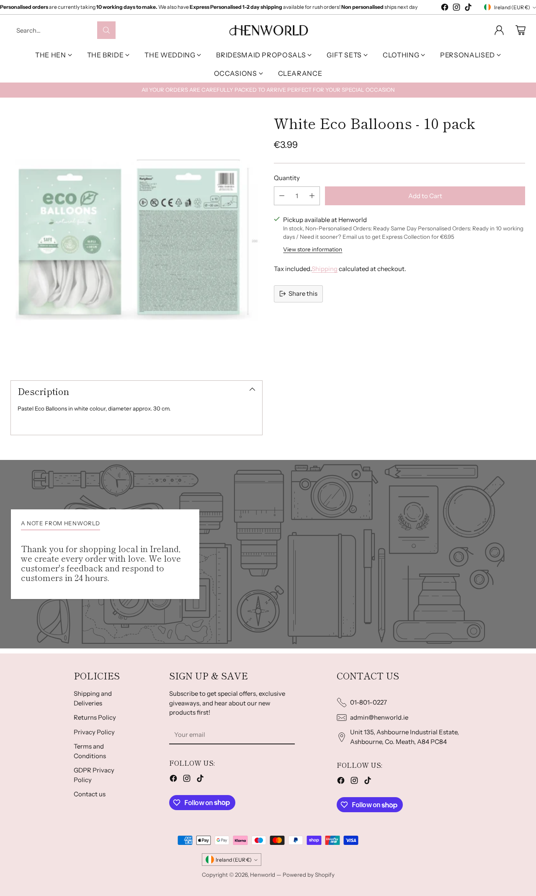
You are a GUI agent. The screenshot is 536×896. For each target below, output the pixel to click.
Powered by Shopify (309, 874)
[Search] (106, 30)
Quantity (287, 178)
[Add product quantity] (312, 196)
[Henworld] (268, 29)
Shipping (325, 269)
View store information (312, 249)
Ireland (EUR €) (512, 7)
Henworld (262, 874)
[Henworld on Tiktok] (468, 8)
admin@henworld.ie (379, 717)
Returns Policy (95, 717)
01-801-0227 (368, 702)
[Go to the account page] (499, 30)
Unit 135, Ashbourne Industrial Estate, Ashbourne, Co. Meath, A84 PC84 (404, 737)
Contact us (90, 794)
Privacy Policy (94, 732)
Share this (303, 293)
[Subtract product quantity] (281, 196)
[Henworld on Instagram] (456, 8)
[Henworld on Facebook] (445, 8)
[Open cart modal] (520, 30)
